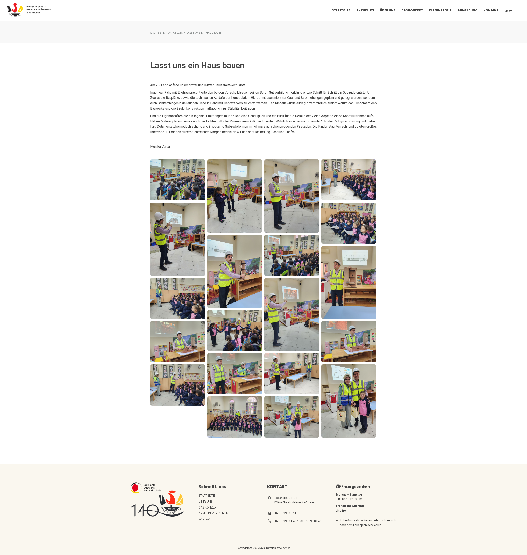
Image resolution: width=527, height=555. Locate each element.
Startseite (206, 495)
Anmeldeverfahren (213, 513)
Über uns (205, 501)
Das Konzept (208, 507)
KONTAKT (205, 519)
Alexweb (285, 547)
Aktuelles (175, 32)
